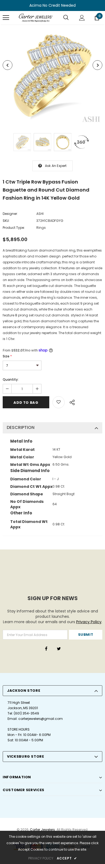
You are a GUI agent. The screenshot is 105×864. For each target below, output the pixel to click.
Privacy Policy (89, 621)
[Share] (71, 401)
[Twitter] (59, 648)
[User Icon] (82, 18)
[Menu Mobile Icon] (6, 17)
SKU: (6, 220)
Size (7, 356)
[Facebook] (46, 648)
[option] (52, 74)
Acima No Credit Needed (52, 5)
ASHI (40, 213)
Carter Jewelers (42, 829)
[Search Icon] (66, 17)
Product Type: (14, 227)
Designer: (10, 213)
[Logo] (35, 17)
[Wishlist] (58, 402)
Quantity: (11, 379)
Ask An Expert (56, 165)
